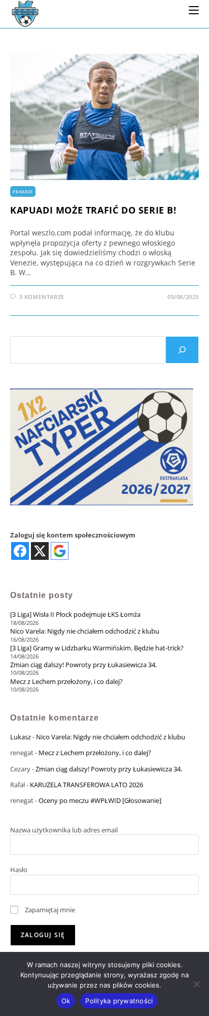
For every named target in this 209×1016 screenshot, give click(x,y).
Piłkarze (23, 191)
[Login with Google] (59, 551)
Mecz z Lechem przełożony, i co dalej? (66, 681)
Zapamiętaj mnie (49, 909)
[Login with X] (40, 551)
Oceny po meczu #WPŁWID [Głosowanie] (100, 800)
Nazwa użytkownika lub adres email (64, 829)
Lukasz (20, 736)
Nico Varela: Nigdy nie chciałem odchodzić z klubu (84, 631)
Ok (66, 1001)
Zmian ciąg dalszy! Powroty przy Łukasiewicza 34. (83, 664)
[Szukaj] (182, 350)
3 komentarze (41, 297)
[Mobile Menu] (194, 10)
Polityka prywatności (119, 1001)
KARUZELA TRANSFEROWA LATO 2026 (86, 784)
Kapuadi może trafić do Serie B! (93, 210)
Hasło (18, 869)
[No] (196, 984)
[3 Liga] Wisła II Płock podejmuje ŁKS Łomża (75, 614)
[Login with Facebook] (20, 551)
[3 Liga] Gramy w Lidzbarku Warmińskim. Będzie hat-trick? (97, 647)
